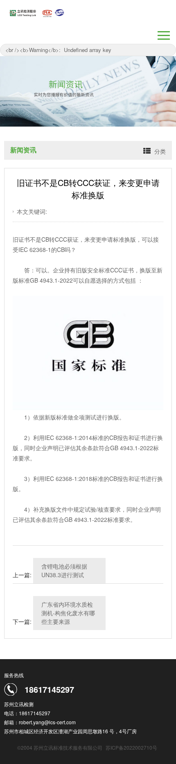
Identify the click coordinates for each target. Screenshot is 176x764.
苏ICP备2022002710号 (131, 747)
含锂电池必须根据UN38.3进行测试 (64, 570)
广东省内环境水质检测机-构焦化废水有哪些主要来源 (68, 613)
